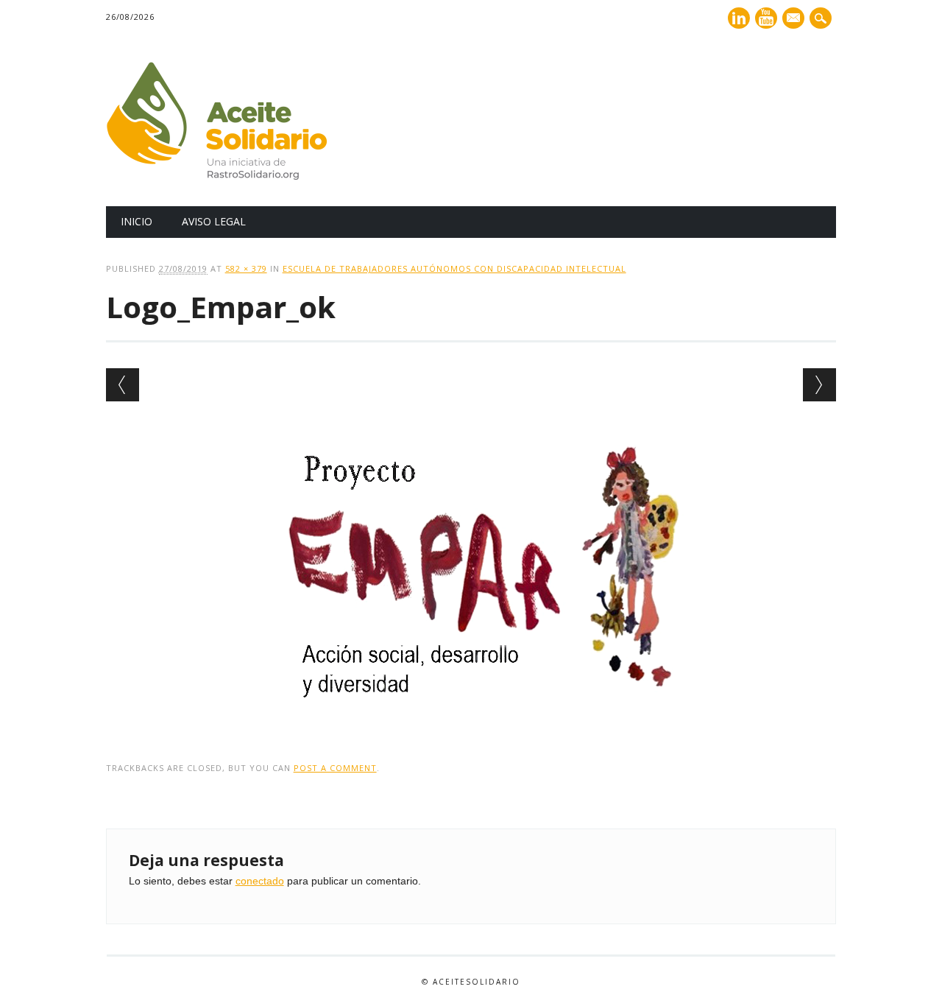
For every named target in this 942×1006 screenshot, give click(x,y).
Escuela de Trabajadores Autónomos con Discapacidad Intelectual (454, 268)
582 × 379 (246, 268)
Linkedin (739, 18)
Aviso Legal (214, 221)
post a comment (335, 767)
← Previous (122, 384)
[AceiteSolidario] (216, 176)
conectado (260, 881)
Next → (819, 384)
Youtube (766, 18)
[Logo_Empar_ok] (471, 725)
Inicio (136, 221)
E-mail (794, 19)
